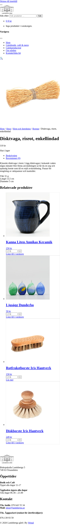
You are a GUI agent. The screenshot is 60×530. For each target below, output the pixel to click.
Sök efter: (4, 15)
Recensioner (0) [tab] (13, 158)
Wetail (31, 523)
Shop (8, 129)
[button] (1, 58)
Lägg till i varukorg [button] (15, 254)
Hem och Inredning (22, 129)
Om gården (11, 50)
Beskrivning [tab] (11, 155)
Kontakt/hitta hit (13, 53)
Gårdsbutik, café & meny (17, 45)
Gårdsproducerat (13, 48)
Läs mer (9, 380)
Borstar (35, 129)
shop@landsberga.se (15, 508)
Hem (8, 42)
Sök (40, 16)
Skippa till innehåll (8, 1)
